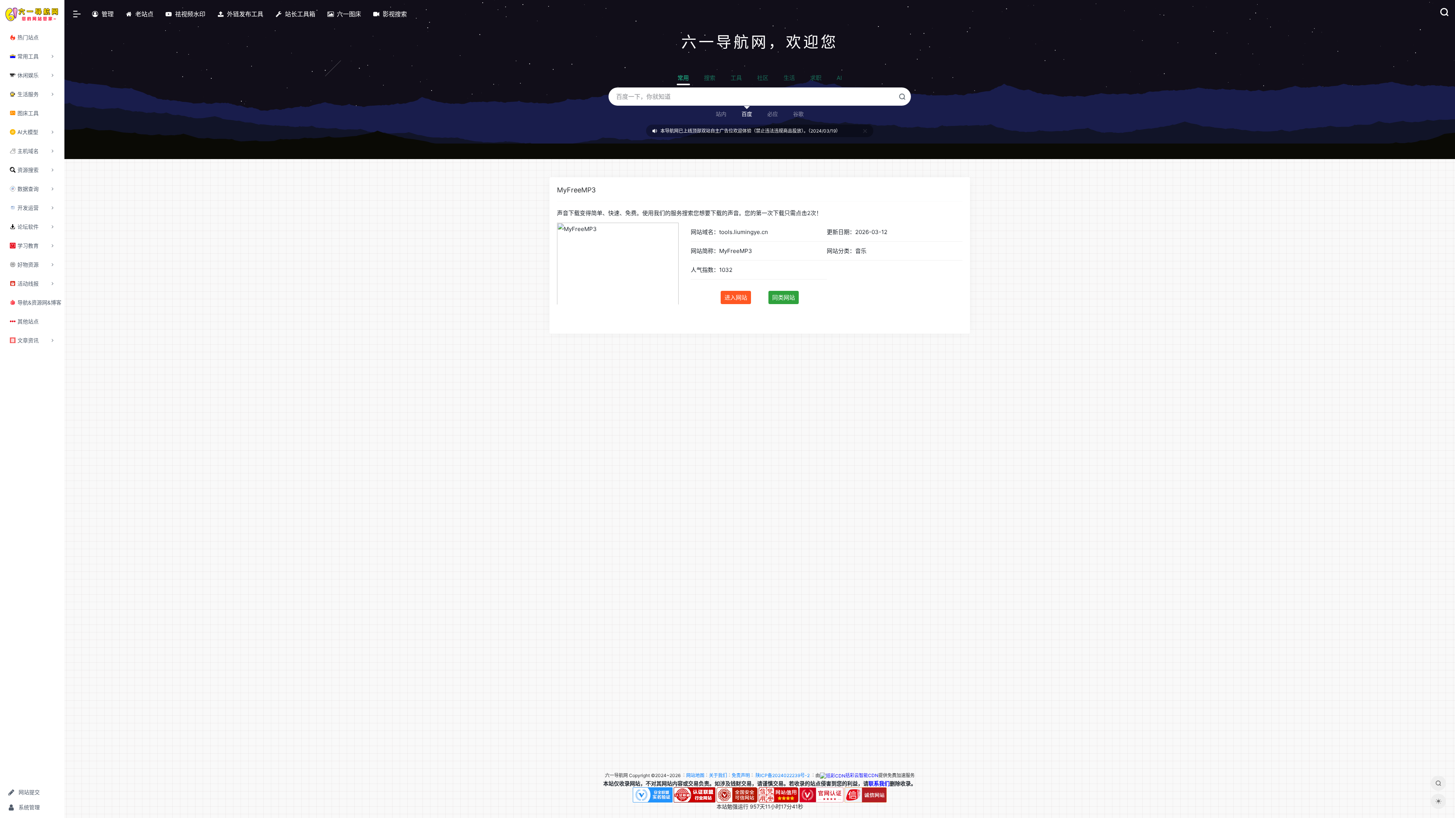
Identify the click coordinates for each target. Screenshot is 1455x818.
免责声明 (741, 775)
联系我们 (879, 783)
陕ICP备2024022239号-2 (783, 775)
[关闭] (865, 131)
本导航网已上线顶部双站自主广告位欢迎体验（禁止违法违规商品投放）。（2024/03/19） (750, 131)
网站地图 (695, 775)
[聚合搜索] (1438, 783)
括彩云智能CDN (861, 775)
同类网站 (783, 297)
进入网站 (735, 297)
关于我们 (718, 775)
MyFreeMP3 (576, 190)
